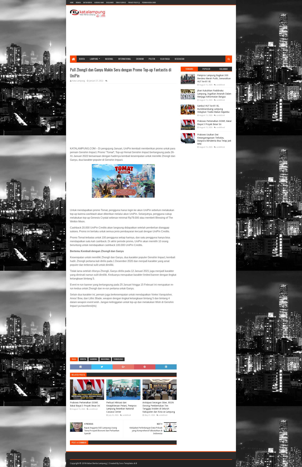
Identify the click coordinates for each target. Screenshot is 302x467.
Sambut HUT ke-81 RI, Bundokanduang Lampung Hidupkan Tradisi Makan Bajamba (213, 109)
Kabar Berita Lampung (97, 463)
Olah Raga (165, 58)
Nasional (109, 58)
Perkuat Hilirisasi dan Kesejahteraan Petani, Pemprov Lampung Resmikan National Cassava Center (121, 407)
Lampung (94, 58)
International (124, 58)
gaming (93, 359)
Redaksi (78, 2)
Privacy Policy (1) (134, 2)
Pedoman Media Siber (149, 2)
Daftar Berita (87, 2)
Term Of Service (121, 2)
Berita (82, 58)
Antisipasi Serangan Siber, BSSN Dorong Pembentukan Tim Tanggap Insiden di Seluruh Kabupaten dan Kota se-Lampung (159, 407)
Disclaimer (109, 2)
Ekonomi (140, 58)
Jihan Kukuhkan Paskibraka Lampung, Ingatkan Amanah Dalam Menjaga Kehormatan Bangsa (214, 93)
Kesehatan (179, 58)
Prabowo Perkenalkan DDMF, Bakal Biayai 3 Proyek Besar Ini (85, 404)
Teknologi (118, 359)
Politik (152, 58)
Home (71, 2)
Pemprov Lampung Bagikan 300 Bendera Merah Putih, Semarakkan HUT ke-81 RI (214, 78)
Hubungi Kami (99, 2)
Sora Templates (126, 463)
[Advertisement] (174, 30)
